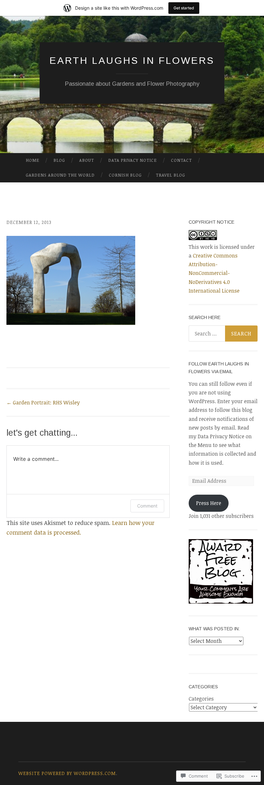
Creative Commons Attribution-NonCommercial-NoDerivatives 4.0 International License (214, 273)
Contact (181, 160)
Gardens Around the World (60, 175)
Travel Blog (170, 175)
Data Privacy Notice (132, 160)
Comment (147, 506)
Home (32, 160)
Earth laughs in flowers (132, 60)
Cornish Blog (125, 175)
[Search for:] (223, 333)
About (86, 160)
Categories (201, 698)
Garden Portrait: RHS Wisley (43, 402)
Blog (59, 160)
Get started (184, 7)
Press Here (208, 503)
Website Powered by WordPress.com (67, 773)
